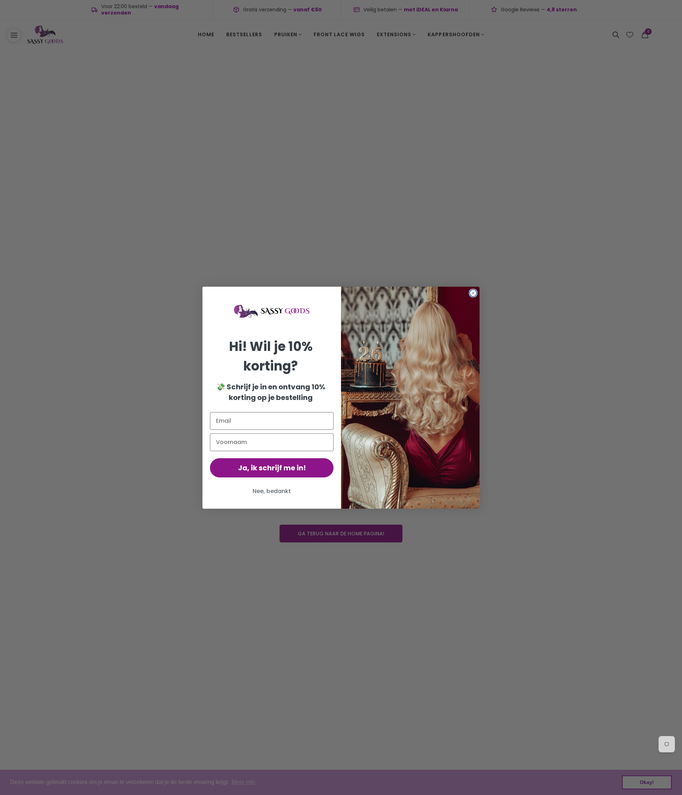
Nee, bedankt (272, 491)
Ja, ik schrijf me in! (272, 468)
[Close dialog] (473, 293)
